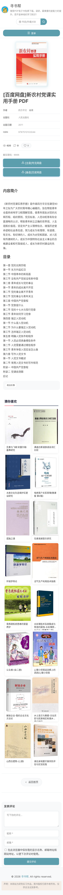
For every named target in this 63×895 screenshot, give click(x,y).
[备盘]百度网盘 (33, 172)
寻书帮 (15, 6)
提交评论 (31, 861)
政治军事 (11, 385)
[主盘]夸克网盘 (33, 163)
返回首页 (33, 782)
